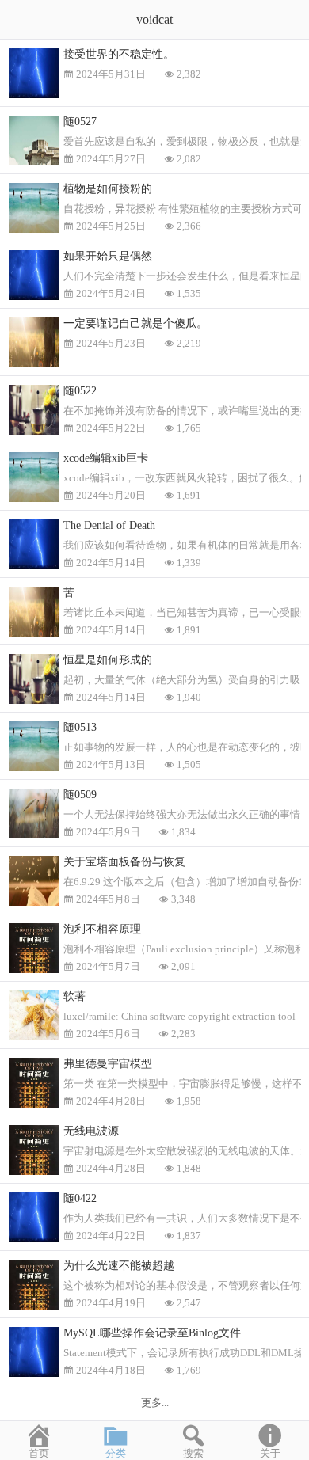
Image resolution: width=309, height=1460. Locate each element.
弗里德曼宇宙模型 (107, 1064)
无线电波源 (91, 1131)
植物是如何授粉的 (107, 189)
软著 (74, 996)
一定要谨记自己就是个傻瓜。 (135, 323)
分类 (115, 1453)
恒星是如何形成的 (107, 660)
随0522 (80, 391)
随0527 (80, 121)
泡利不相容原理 (102, 929)
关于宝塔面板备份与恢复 (124, 862)
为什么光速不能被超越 (118, 1266)
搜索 (193, 1453)
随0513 (80, 727)
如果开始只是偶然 (107, 256)
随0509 (80, 794)
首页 (39, 1453)
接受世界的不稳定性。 (118, 54)
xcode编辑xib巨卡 (105, 458)
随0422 (80, 1198)
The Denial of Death (109, 525)
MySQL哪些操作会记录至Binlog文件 (152, 1333)
